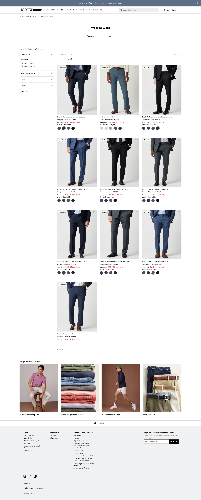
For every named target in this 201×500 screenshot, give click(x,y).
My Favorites (53, 438)
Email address (148, 438)
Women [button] (90, 36)
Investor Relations (80, 448)
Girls (115, 3)
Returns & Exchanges (31, 441)
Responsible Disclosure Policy (84, 456)
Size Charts (53, 435)
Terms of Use (78, 450)
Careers (76, 438)
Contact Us (28, 450)
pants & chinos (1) (29, 63)
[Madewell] (28, 488)
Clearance (97, 10)
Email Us (101, 423)
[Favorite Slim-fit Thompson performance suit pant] (94, 284)
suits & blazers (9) (29, 66)
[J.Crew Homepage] (31, 9)
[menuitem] (47, 10)
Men (110, 3)
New (47, 10)
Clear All (69, 59)
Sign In (173, 10)
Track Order (28, 438)
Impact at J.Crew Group (82, 441)
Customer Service (30, 435)
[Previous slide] (50, 3)
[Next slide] (150, 3)
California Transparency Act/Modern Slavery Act (82, 444)
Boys (120, 3)
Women (105, 3)
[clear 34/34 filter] (63, 59)
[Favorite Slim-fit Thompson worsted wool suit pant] (94, 67)
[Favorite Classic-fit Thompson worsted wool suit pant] (178, 67)
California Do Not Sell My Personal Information (83, 460)
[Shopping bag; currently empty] (180, 10)
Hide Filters (25, 54)
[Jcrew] (39, 488)
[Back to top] (196, 495)
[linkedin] (35, 476)
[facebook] (30, 476)
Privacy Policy (78, 453)
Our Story (77, 435)
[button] (65, 54)
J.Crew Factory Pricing (81, 468)
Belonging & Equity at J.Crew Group (84, 464)
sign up (173, 442)
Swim (75, 10)
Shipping (27, 443)
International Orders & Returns (32, 447)
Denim (68, 10)
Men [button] (110, 36)
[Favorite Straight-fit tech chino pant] (136, 67)
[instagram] (24, 476)
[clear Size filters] (34, 73)
